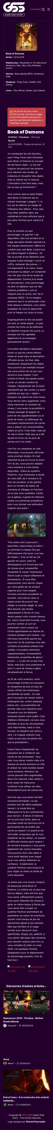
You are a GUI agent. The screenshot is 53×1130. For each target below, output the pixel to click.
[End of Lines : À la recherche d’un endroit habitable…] (26, 1081)
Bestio (11, 140)
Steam (29, 90)
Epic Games (39, 90)
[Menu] (48, 9)
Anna (6, 1059)
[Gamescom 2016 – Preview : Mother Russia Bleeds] (26, 1002)
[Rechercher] (43, 9)
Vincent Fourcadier (35, 1121)
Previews (24, 137)
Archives (12, 137)
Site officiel (19, 90)
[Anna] (26, 1043)
